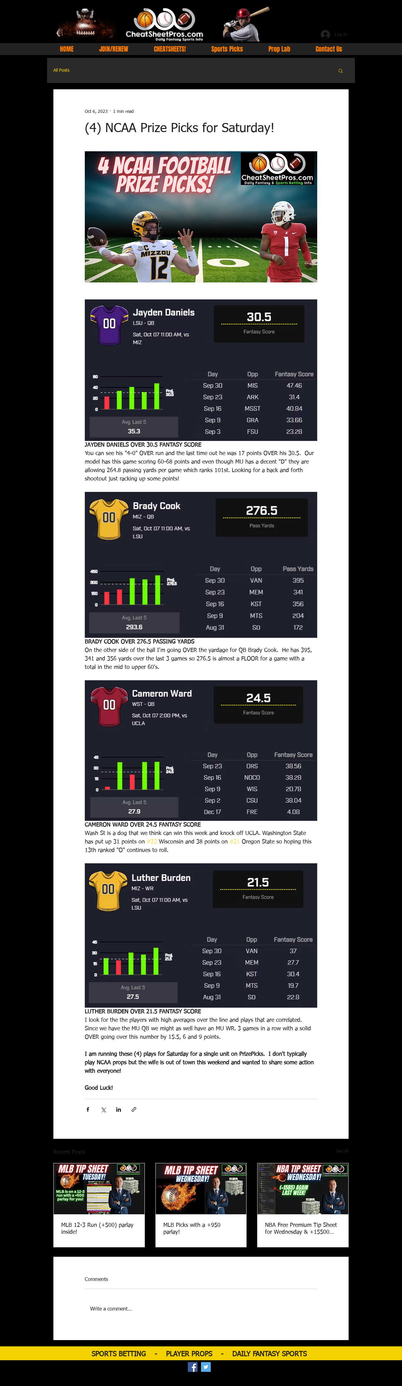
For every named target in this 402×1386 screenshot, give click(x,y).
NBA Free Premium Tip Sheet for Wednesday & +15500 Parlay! (301, 1229)
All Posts (61, 70)
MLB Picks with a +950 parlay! (191, 1228)
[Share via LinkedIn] (119, 1109)
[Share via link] (134, 1109)
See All (342, 1151)
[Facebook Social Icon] (193, 1367)
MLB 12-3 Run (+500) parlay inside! (97, 1228)
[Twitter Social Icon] (206, 1367)
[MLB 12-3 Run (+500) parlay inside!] (99, 1188)
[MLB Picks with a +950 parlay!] (201, 1188)
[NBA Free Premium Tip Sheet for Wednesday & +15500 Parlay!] (303, 1188)
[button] (341, 70)
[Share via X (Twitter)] (103, 1109)
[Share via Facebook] (88, 1109)
